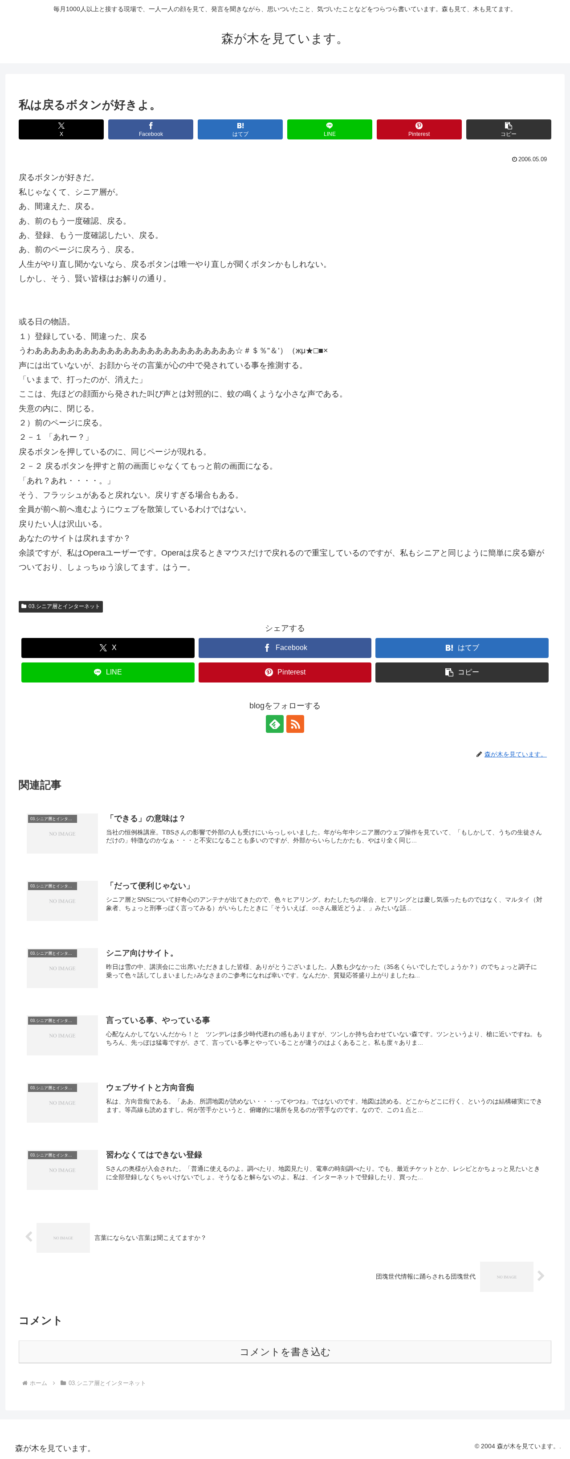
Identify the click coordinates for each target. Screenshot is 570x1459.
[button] (508, 129)
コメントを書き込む (285, 1351)
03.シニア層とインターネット (64, 606)
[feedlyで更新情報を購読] (275, 724)
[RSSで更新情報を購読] (295, 724)
